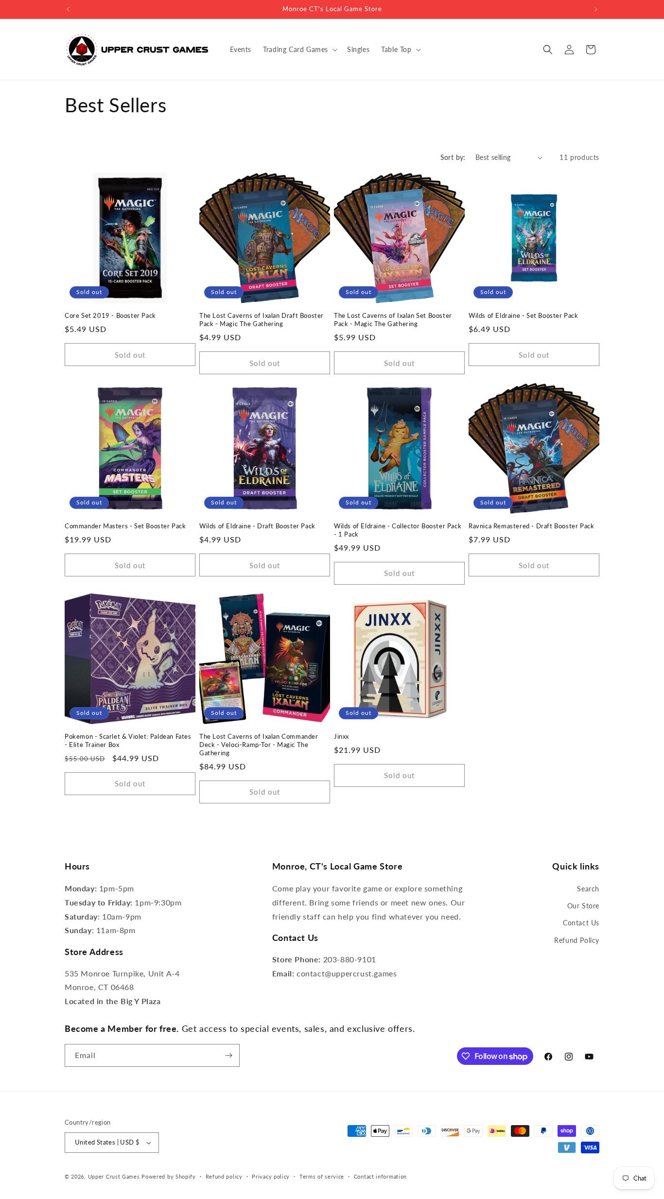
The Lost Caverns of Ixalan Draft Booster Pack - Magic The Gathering (261, 320)
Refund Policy (576, 940)
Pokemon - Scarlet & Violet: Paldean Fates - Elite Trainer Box (128, 740)
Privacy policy (271, 1176)
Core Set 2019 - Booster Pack (110, 315)
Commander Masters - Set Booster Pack (125, 526)
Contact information (380, 1176)
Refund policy (224, 1176)
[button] (299, 49)
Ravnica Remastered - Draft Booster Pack (531, 526)
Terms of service (321, 1176)
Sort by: (453, 157)
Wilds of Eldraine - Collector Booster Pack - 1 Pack (397, 530)
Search (588, 889)
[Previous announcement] (68, 9)
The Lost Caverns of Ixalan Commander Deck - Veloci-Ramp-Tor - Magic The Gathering (258, 744)
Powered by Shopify (168, 1176)
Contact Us (581, 923)
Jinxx (341, 736)
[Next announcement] (596, 9)
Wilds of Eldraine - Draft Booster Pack (257, 526)
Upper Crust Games (114, 1176)
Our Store (583, 906)
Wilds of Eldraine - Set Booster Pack (523, 315)
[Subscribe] (228, 1055)
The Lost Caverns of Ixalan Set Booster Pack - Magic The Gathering (393, 320)
